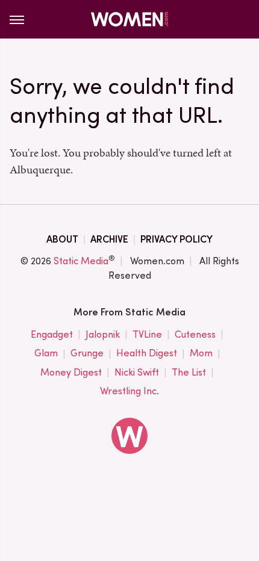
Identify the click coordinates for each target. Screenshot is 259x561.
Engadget (52, 334)
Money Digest (71, 372)
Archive (109, 239)
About (62, 239)
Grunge (87, 353)
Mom (201, 353)
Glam (46, 353)
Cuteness (195, 334)
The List (189, 372)
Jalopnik (103, 334)
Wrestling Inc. (129, 391)
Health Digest (146, 353)
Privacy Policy (176, 239)
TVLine (147, 334)
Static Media (81, 261)
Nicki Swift (136, 372)
